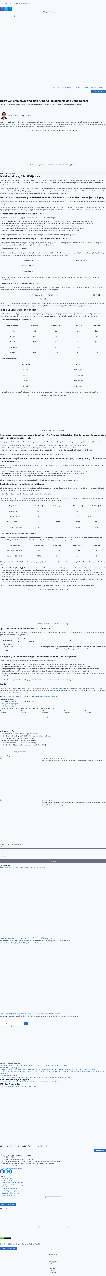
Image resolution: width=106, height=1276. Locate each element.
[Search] (26, 1023)
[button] (10, 711)
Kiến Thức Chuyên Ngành (14, 1079)
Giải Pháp (77, 88)
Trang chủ (56, 88)
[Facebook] (2, 1171)
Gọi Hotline (53, 1254)
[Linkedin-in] (10, 9)
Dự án (86, 88)
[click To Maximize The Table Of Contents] (2, 170)
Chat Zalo (53, 1268)
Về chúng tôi (66, 88)
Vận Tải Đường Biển (11, 1084)
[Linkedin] (10, 1171)
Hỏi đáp (53, 1272)
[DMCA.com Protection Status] (53, 1238)
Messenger (53, 1261)
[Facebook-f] (2, 9)
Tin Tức (93, 88)
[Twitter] (6, 9)
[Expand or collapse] (1, 173)
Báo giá (101, 88)
